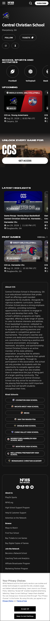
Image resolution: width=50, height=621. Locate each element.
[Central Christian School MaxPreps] (15, 46)
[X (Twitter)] (22, 487)
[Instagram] (27, 487)
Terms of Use (22, 601)
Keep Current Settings (25, 616)
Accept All (25, 609)
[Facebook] (18, 487)
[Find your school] (30, 3)
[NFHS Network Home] (11, 3)
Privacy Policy (8, 601)
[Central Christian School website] (5, 46)
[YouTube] (32, 487)
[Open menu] (4, 3)
